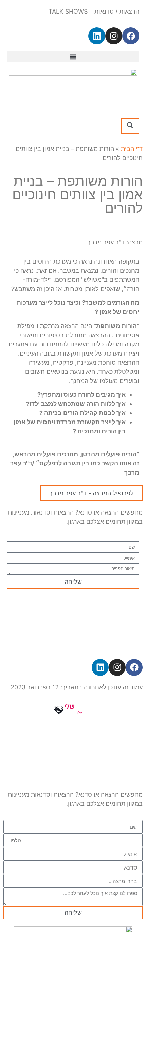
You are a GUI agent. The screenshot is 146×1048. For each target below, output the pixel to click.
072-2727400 (72, 642)
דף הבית (132, 148)
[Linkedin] (96, 35)
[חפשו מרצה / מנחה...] (130, 126)
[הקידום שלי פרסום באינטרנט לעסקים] (73, 713)
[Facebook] (130, 35)
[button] (73, 56)
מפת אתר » (55, 612)
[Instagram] (113, 35)
